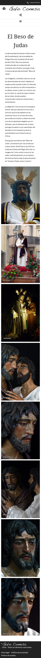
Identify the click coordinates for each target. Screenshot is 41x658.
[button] (20, 21)
